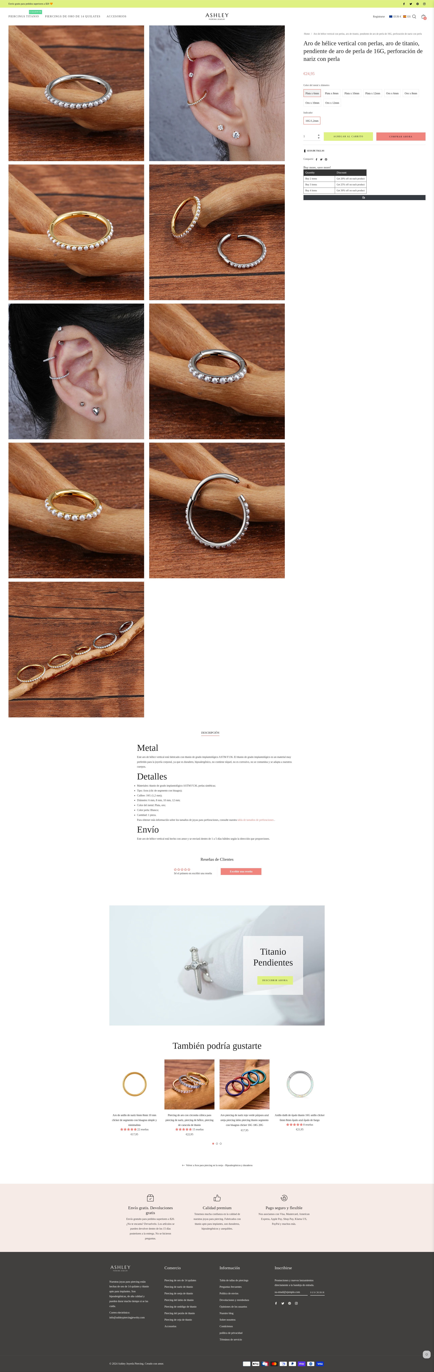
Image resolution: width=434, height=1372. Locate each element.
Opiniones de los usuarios (233, 1306)
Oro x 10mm (312, 102)
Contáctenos (226, 1326)
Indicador (308, 112)
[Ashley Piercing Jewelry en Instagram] (424, 4)
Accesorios (170, 1326)
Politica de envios (229, 1293)
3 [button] (221, 1144)
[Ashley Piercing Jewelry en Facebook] (403, 4)
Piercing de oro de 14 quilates (180, 1280)
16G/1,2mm (311, 120)
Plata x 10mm (351, 93)
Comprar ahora (400, 137)
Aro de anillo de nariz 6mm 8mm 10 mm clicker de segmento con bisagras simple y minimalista (134, 1120)
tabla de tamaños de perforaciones (256, 819)
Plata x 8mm (331, 93)
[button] (400, 17)
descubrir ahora (275, 980)
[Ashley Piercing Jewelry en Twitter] (410, 4)
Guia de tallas (315, 151)
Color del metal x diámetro (316, 85)
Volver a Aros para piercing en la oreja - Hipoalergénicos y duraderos (218, 1165)
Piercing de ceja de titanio (178, 1319)
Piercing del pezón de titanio (179, 1313)
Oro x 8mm (411, 93)
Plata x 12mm (372, 93)
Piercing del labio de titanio (179, 1300)
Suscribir (317, 1292)
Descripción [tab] (210, 732)
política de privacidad (231, 1332)
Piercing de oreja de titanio (178, 1293)
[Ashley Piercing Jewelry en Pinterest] (417, 4)
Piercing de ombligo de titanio (180, 1306)
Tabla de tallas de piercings (234, 1280)
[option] (134, 1102)
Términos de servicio (231, 1339)
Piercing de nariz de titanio (178, 1286)
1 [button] (213, 1144)
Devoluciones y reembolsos (234, 1300)
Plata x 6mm (312, 93)
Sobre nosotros (227, 1319)
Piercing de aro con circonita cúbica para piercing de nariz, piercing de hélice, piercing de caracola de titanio (189, 1120)
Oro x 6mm (392, 93)
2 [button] (217, 1144)
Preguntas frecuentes (231, 1286)
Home (307, 34)
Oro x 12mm (332, 102)
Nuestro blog (226, 1313)
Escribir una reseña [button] (241, 871)
